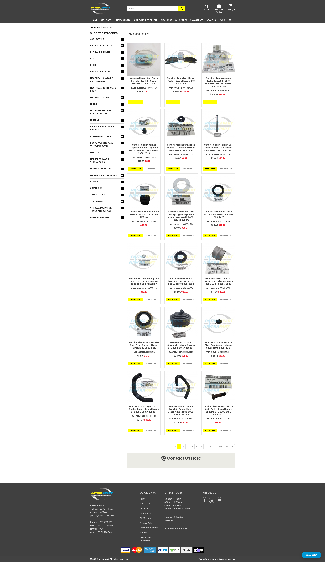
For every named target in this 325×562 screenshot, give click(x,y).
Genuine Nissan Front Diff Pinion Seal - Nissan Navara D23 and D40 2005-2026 (181, 281)
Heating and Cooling (101, 136)
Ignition (94, 152)
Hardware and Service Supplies (102, 128)
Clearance (166, 20)
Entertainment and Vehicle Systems (100, 112)
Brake (93, 65)
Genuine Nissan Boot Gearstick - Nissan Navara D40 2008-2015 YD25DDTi (181, 345)
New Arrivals (123, 20)
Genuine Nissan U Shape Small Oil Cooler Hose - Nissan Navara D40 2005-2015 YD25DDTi (181, 410)
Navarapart (197, 20)
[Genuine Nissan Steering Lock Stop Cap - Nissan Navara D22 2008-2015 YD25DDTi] (143, 259)
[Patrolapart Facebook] (204, 500)
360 (221, 446)
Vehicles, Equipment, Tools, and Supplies (101, 209)
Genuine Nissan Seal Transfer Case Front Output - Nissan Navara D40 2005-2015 (144, 345)
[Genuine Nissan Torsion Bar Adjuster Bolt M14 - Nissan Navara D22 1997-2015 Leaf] (218, 126)
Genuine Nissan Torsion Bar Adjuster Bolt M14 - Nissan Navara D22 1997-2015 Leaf (218, 147)
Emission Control (100, 97)
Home (94, 20)
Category (106, 20)
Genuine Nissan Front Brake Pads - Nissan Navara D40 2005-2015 (181, 81)
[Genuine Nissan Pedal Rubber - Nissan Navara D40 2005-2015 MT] (143, 192)
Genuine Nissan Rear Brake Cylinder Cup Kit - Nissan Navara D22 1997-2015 (144, 81)
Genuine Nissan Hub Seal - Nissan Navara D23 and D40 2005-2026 (218, 214)
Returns (143, 532)
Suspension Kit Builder (146, 20)
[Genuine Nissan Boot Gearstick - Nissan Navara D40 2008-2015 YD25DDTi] (181, 323)
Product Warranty (149, 527)
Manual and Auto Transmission (99, 160)
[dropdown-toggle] (230, 20)
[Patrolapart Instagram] (212, 500)
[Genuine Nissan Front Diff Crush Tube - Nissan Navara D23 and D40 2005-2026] (218, 259)
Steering (95, 181)
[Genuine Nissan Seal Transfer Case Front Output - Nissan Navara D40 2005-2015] (143, 323)
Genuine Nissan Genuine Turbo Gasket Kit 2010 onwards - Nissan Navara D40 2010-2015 (218, 82)
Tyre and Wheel (98, 201)
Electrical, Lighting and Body (103, 89)
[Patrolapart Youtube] (219, 500)
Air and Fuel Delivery (101, 45)
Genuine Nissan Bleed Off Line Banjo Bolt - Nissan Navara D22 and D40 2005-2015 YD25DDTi (218, 410)
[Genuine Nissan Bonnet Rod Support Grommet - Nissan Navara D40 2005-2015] (181, 126)
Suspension (96, 188)
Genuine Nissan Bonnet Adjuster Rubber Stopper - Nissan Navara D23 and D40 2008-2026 (143, 149)
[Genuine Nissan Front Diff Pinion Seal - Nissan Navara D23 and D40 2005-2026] (181, 259)
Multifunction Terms (101, 168)
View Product (151, 102)
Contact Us (145, 513)
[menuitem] (230, 8)
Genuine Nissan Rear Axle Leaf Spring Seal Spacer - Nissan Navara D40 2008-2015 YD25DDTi (181, 215)
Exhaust (94, 120)
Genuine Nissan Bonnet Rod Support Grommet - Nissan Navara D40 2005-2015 (181, 147)
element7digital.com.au (223, 559)
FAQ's (222, 20)
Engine (93, 104)
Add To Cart (136, 102)
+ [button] (122, 39)
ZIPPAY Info (145, 518)
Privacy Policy (146, 522)
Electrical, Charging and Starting (101, 80)
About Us (211, 20)
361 (227, 446)
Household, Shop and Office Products (101, 144)
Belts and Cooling (100, 52)
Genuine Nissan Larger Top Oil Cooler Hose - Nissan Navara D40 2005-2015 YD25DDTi (143, 409)
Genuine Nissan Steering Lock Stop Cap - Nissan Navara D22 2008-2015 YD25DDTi (144, 281)
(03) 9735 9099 (106, 522)
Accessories (97, 39)
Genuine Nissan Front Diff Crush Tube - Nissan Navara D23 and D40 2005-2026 (218, 281)
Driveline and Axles (100, 71)
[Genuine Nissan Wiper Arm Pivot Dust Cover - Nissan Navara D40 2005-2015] (218, 323)
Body (93, 58)
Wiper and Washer (100, 217)
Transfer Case (98, 194)
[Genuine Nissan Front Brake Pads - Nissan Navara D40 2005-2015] (181, 59)
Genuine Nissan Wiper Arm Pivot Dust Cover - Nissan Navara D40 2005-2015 (218, 345)
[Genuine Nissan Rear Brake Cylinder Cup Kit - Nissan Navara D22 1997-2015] (143, 59)
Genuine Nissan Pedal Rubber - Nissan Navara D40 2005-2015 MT (144, 214)
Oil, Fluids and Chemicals (103, 175)
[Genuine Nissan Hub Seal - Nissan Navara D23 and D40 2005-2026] (218, 192)
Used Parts (181, 20)
